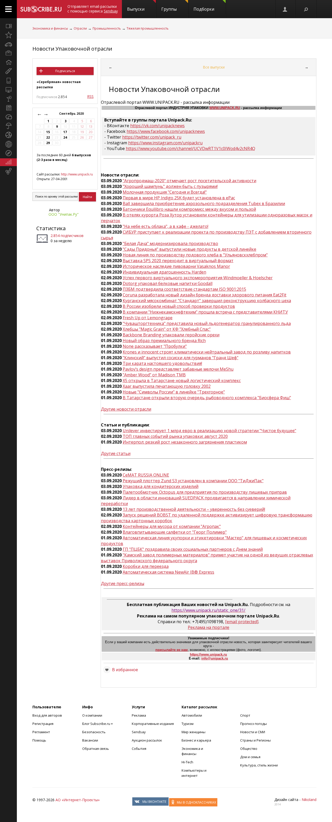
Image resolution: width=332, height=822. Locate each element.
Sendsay (139, 732)
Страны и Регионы (255, 740)
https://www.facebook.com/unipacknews (166, 131)
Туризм (187, 723)
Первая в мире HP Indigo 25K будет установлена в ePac (179, 198)
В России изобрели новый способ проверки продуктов (179, 306)
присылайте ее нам (171, 650)
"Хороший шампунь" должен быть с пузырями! (170, 186)
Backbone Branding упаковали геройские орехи (171, 335)
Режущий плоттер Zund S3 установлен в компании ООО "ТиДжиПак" (193, 481)
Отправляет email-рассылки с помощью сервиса (92, 8)
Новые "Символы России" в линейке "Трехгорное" (174, 392)
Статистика (51, 228)
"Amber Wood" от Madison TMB (154, 375)
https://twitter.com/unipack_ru (151, 137)
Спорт (245, 715)
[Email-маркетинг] (8, 171)
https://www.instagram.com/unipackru (165, 143)
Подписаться (65, 71)
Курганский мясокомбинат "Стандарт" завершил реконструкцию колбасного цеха (207, 300)
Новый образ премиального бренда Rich (164, 340)
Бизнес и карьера (196, 740)
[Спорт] (8, 135)
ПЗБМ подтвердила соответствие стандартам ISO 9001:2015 (184, 289)
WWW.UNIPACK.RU (224, 108)
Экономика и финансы (50, 28)
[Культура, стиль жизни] (8, 99)
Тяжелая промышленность (148, 28)
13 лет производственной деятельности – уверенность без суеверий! (194, 509)
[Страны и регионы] (8, 144)
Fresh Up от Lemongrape (147, 318)
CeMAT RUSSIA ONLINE (146, 475)
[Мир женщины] (8, 71)
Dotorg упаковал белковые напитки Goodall (167, 283)
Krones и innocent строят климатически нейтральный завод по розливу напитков (207, 352)
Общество (248, 748)
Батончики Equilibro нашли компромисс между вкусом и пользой (189, 209)
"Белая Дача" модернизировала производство (170, 243)
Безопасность (94, 732)
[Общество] (8, 117)
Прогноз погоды (253, 723)
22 (48, 137)
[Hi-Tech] (8, 80)
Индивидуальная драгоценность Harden (164, 272)
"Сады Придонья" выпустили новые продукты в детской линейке (189, 249)
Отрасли (80, 28)
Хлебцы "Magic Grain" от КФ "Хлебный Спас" (167, 329)
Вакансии (90, 740)
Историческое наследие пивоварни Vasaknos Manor (176, 266)
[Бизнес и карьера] (8, 53)
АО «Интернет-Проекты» (78, 799)
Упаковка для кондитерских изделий (160, 486)
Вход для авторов (47, 715)
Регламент (41, 732)
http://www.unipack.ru (77, 174)
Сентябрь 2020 (72, 113)
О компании (92, 715)
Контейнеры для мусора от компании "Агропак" (172, 526)
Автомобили (192, 715)
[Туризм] (8, 153)
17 (65, 132)
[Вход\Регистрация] (285, 9)
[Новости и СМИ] (8, 108)
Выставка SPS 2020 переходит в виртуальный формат (178, 260)
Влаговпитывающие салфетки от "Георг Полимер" (175, 532)
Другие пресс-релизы (122, 583)
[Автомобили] (8, 44)
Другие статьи (115, 453)
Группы (169, 9)
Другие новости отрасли (126, 409)
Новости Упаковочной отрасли (72, 48)
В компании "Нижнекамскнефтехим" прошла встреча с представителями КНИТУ (205, 312)
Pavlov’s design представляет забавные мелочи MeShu (178, 369)
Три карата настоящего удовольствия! (162, 363)
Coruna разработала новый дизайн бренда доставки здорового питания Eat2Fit (204, 295)
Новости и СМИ (252, 732)
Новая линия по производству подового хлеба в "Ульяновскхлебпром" (195, 255)
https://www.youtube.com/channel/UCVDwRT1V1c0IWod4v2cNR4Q (190, 148)
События (139, 748)
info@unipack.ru (214, 658)
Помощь (39, 740)
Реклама (139, 715)
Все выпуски (214, 67)
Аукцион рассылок (147, 740)
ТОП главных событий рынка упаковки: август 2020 (175, 436)
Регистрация (42, 723)
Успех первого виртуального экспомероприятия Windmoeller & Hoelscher (198, 278)
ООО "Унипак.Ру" (64, 214)
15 (48, 132)
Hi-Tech (187, 762)
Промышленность (107, 28)
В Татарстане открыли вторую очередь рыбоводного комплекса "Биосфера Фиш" (207, 397)
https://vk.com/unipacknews (157, 125)
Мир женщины (193, 732)
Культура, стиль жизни (259, 765)
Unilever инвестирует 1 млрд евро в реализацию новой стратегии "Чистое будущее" (209, 430)
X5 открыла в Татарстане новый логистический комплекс (182, 380)
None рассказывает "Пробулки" (155, 346)
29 (48, 143)
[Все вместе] (8, 26)
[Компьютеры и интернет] (8, 89)
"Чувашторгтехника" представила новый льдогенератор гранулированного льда (207, 323)
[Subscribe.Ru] (41, 9)
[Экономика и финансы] (8, 162)
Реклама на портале (208, 627)
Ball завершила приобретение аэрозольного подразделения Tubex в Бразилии (204, 203)
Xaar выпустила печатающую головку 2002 (167, 386)
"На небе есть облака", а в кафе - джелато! (165, 226)
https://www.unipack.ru (208, 654)
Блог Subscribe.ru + (98, 723)
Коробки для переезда (146, 566)
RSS (90, 96)
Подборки (203, 9)
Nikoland (309, 799)
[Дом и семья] (8, 62)
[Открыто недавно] (8, 35)
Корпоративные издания (153, 723)
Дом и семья (250, 757)
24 (65, 137)
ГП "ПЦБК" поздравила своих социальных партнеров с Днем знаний (193, 549)
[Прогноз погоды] (8, 126)
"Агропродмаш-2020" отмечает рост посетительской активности (189, 181)
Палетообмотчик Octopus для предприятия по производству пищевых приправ (205, 492)
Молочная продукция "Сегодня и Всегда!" (165, 192)
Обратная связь (95, 748)
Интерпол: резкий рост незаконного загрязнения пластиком (185, 442)
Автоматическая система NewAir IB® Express (168, 572)
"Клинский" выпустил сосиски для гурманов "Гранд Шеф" (180, 358)
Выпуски (135, 9)
